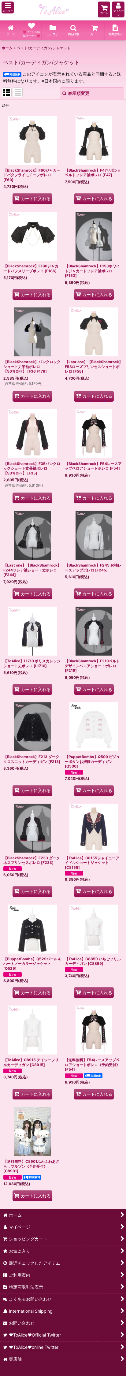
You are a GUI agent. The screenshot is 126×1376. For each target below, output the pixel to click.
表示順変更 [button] (78, 93)
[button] (8, 7)
